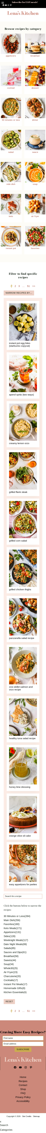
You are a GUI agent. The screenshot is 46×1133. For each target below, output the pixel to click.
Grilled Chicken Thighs (20, 589)
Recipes (23, 1081)
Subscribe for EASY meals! (25, 2)
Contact (23, 1085)
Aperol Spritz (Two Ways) (21, 394)
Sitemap (36, 1116)
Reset (9, 1001)
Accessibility (23, 1101)
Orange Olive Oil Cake (20, 835)
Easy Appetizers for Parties (23, 884)
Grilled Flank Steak (18, 492)
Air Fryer (35, 216)
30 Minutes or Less (11, 120)
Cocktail (11, 88)
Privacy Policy (23, 1097)
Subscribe (23, 1049)
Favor (33, 248)
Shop (23, 1089)
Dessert (35, 88)
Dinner (35, 120)
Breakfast (35, 56)
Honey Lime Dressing (19, 787)
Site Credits (26, 1116)
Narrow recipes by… (19, 293)
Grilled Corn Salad (18, 540)
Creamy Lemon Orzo (19, 443)
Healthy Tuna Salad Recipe (22, 738)
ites (37, 248)
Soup (35, 184)
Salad (11, 152)
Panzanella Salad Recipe (21, 638)
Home (23, 1077)
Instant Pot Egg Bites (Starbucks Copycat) (19, 344)
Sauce (35, 152)
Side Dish (11, 184)
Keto (11, 216)
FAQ (23, 1093)
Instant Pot (11, 248)
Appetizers (11, 56)
